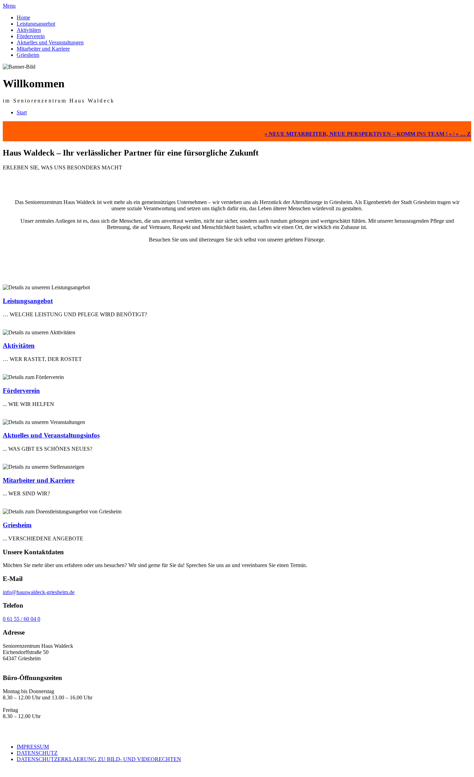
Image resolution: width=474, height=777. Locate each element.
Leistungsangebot (36, 24)
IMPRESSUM (33, 747)
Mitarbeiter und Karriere (43, 49)
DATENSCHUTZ (37, 753)
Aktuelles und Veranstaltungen (50, 42)
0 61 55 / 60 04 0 (21, 619)
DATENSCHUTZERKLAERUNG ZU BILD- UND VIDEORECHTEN (99, 759)
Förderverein (31, 36)
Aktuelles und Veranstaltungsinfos (51, 435)
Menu (9, 6)
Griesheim (28, 55)
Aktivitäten (29, 30)
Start (22, 112)
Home (23, 17)
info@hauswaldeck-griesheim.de (39, 592)
